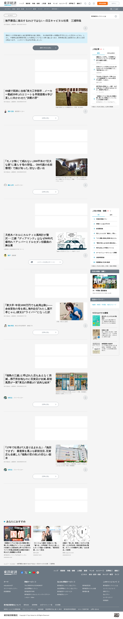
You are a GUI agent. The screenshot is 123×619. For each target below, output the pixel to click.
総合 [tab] (98, 53)
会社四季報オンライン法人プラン (67, 588)
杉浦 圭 (10, 397)
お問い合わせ (95, 609)
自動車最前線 (100, 257)
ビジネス (8, 9)
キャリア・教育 (31, 9)
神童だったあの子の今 (103, 224)
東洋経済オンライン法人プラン (66, 585)
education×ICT (8, 585)
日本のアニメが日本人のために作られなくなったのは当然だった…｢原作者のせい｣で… (106, 68)
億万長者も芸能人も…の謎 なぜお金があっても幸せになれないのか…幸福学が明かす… (106, 88)
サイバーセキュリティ (10, 588)
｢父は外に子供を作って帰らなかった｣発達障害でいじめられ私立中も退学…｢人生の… (106, 78)
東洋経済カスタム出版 (89, 588)
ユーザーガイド (108, 597)
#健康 (94, 304)
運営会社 (26, 605)
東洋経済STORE (30, 591)
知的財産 (40, 609)
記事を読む (45, 118)
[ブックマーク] (85, 28)
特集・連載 (36, 3)
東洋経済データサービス (64, 591)
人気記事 (95, 49)
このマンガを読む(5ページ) (45, 262)
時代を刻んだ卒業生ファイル (105, 248)
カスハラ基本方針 (83, 609)
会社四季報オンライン (31, 588)
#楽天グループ (111, 304)
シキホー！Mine (29, 597)
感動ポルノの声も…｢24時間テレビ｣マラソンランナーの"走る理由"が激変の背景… (106, 58)
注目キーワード (97, 299)
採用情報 (34, 605)
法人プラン (106, 594)
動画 (49, 3)
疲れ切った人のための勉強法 (109, 317)
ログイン (114, 3)
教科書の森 (85, 591)
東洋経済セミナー (62, 594)
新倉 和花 (11, 325)
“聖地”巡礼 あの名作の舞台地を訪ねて (106, 243)
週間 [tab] (111, 215)
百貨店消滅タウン (101, 219)
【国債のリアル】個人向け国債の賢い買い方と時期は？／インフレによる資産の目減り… (106, 97)
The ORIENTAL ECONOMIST (34, 585)
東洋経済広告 (86, 585)
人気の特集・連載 (99, 211)
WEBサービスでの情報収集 (12, 609)
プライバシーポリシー (29, 609)
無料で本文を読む (46, 48)
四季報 (71, 3)
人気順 (44, 3)
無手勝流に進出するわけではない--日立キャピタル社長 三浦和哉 (43, 20)
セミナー (62, 3)
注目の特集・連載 (98, 271)
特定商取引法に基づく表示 (53, 609)
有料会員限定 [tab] (111, 53)
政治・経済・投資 (18, 9)
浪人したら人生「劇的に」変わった (106, 233)
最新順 (28, 3)
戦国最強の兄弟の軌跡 (103, 262)
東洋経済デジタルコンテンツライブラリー (37, 594)
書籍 (78, 3)
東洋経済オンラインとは (98, 16)
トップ (21, 3)
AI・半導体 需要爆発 (100, 290)
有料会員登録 (102, 3)
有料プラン (106, 591)
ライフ (40, 9)
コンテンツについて (109, 588)
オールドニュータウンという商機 (106, 252)
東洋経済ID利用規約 (70, 609)
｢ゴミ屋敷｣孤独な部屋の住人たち (106, 238)
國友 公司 (11, 185)
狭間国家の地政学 (107, 343)
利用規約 (105, 600)
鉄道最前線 (99, 228)
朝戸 (9, 255)
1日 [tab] (98, 214)
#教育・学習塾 (101, 304)
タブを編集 (115, 9)
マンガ (55, 3)
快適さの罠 (105, 330)
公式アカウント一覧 (46, 605)
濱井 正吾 (11, 111)
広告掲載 (57, 605)
